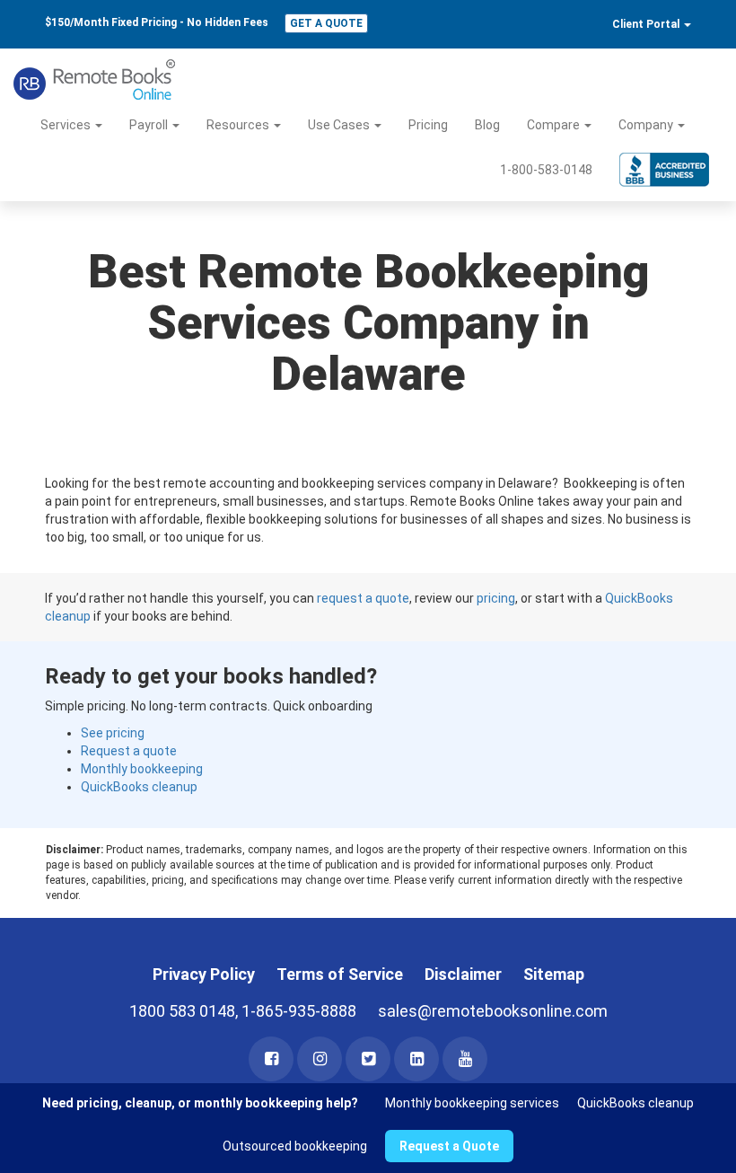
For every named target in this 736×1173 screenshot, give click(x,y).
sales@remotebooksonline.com (493, 1010)
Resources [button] (239, 125)
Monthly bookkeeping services (472, 1103)
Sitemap (553, 974)
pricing (496, 598)
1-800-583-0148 (546, 170)
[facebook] (271, 1058)
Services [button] (66, 125)
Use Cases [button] (340, 125)
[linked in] (416, 1058)
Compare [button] (555, 125)
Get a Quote (326, 23)
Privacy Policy (204, 974)
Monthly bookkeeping (142, 769)
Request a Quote (449, 1146)
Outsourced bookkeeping (295, 1146)
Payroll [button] (150, 125)
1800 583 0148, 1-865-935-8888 (242, 1010)
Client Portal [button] (647, 24)
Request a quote (129, 751)
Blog (487, 125)
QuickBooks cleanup (139, 787)
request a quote (363, 598)
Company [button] (647, 125)
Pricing (428, 125)
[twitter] (368, 1058)
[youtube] (464, 1058)
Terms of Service (339, 974)
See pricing (113, 733)
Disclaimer (463, 974)
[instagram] (319, 1058)
